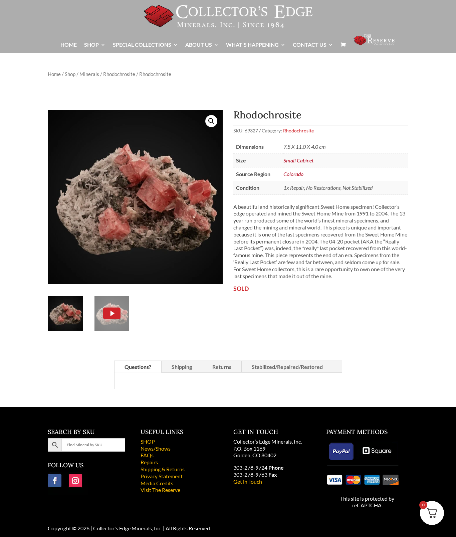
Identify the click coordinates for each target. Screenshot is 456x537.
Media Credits (157, 483)
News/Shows (156, 448)
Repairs (149, 462)
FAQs (147, 455)
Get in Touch (247, 481)
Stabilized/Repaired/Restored (287, 367)
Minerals (89, 74)
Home (54, 74)
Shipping (182, 367)
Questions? (138, 367)
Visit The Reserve (160, 490)
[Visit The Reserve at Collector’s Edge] (374, 43)
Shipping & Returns (163, 469)
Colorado (293, 174)
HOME (68, 45)
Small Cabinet (298, 160)
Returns (221, 367)
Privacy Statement (162, 476)
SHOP (148, 441)
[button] (211, 121)
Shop (70, 74)
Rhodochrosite (119, 74)
